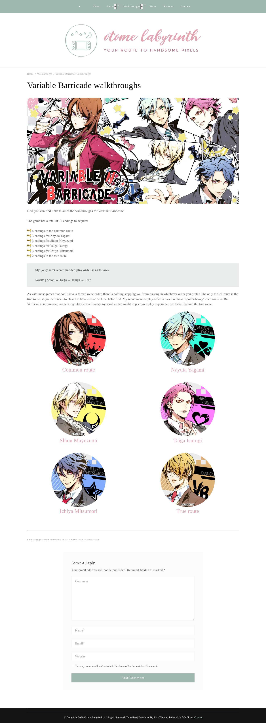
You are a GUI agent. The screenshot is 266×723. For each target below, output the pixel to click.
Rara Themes (161, 717)
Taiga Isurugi (187, 440)
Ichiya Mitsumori (78, 511)
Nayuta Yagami (187, 370)
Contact (185, 6)
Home (96, 6)
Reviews (169, 6)
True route (187, 511)
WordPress (187, 717)
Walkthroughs (132, 6)
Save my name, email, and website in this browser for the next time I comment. (117, 666)
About (110, 6)
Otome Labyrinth (93, 717)
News (153, 6)
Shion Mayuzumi (78, 440)
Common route (78, 370)
